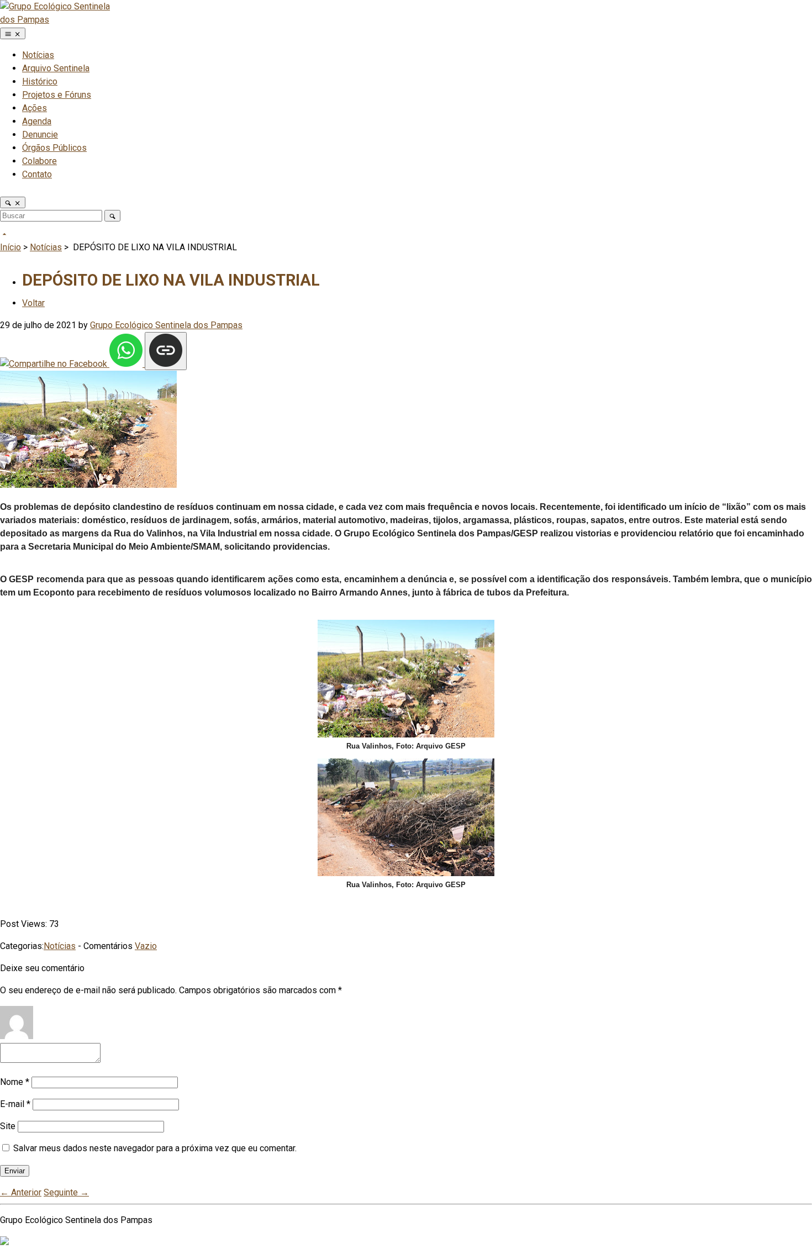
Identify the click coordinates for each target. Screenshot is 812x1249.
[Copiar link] (166, 351)
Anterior (20, 1192)
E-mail (15, 1104)
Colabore (39, 161)
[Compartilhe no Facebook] (54, 364)
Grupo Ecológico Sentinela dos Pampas (166, 325)
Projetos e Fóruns (56, 94)
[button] (12, 202)
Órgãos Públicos (54, 148)
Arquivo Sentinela (55, 68)
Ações (34, 108)
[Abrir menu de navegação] (12, 33)
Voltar (33, 303)
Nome (14, 1082)
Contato (37, 174)
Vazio (146, 946)
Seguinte (66, 1192)
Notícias (38, 55)
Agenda (36, 121)
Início (10, 247)
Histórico (39, 81)
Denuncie (40, 134)
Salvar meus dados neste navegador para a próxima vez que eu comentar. (155, 1148)
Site (7, 1126)
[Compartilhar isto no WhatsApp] (127, 364)
